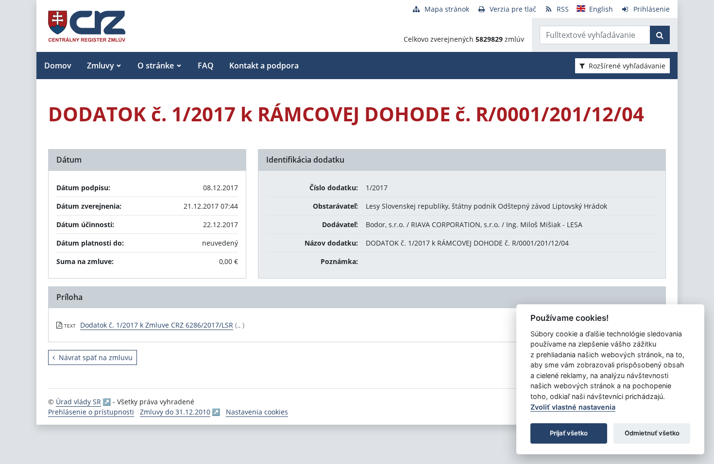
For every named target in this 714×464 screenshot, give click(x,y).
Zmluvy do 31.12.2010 (175, 411)
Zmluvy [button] (100, 65)
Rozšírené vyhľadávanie (627, 65)
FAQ (206, 65)
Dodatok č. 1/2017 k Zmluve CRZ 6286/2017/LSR (156, 325)
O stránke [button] (155, 65)
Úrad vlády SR (78, 401)
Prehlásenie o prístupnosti (91, 411)
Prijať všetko (569, 433)
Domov (57, 65)
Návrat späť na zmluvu (96, 357)
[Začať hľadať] (660, 35)
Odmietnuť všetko (652, 433)
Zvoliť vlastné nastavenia (572, 407)
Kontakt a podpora (264, 65)
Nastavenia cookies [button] (257, 411)
